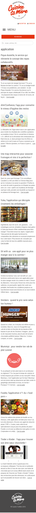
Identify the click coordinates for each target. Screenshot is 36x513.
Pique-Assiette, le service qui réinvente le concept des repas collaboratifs (15, 59)
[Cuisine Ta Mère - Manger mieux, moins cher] (18, 10)
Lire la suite (10, 97)
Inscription (22, 23)
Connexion (31, 23)
